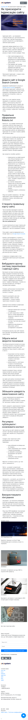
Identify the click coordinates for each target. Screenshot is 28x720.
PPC (2, 678)
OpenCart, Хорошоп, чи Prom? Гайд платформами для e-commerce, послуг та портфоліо (12, 542)
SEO (7, 6)
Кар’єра (3, 673)
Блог (2, 672)
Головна (3, 6)
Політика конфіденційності (15, 712)
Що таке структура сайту (8, 626)
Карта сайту (4, 712)
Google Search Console (9, 87)
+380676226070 (5, 688)
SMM (2, 680)
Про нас (3, 670)
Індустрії (3, 675)
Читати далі (5, 547)
